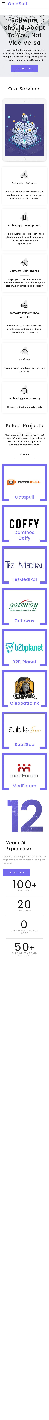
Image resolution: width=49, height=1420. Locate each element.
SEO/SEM (24, 359)
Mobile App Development (24, 225)
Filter (23, 454)
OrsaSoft (18, 4)
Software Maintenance (24, 270)
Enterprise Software (24, 183)
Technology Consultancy (24, 398)
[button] (16, 72)
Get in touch (24, 69)
